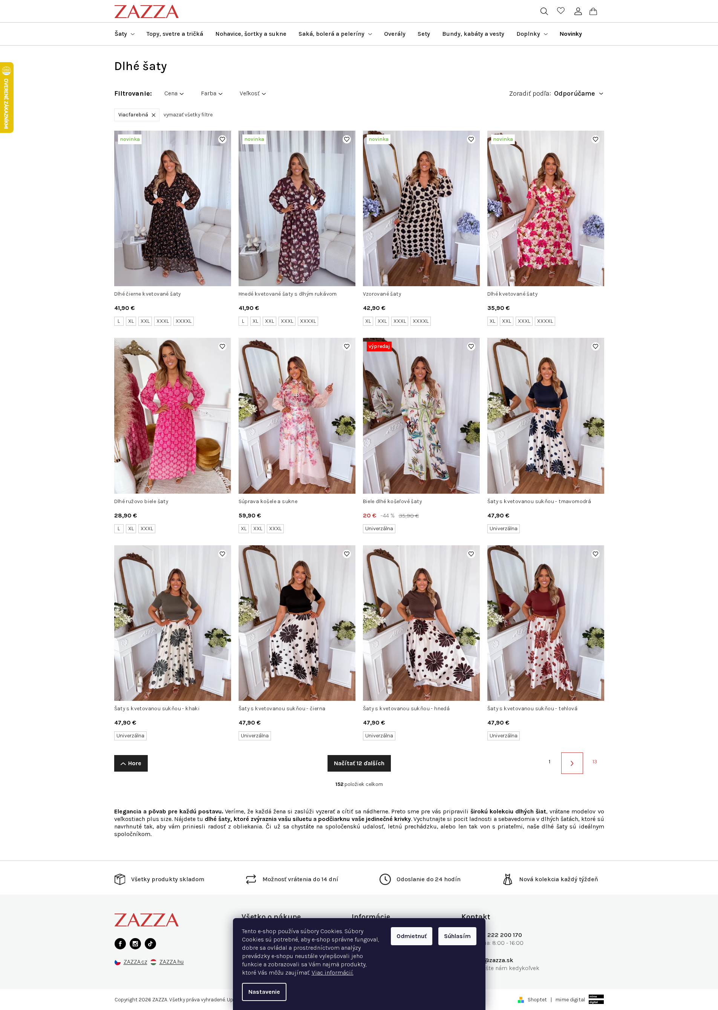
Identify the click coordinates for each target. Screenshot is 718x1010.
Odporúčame (574, 94)
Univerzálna (379, 528)
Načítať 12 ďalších (359, 763)
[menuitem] (125, 34)
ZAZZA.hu (171, 962)
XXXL (162, 321)
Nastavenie (264, 991)
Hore (134, 763)
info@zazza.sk (493, 960)
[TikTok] (150, 943)
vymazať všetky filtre (188, 114)
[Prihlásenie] (578, 11)
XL (131, 321)
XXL (145, 321)
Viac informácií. (333, 972)
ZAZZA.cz (135, 962)
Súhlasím (457, 936)
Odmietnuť (412, 936)
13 (594, 761)
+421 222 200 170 (497, 934)
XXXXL (183, 321)
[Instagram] (135, 943)
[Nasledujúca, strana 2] (572, 763)
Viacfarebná (133, 114)
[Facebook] (120, 943)
